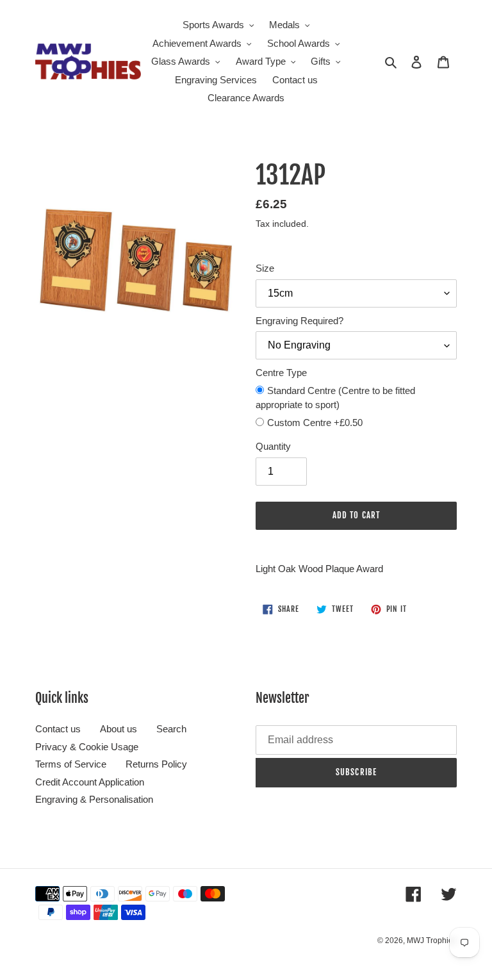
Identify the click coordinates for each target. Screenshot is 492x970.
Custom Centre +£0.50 (315, 422)
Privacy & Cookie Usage (86, 746)
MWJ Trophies (432, 940)
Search (171, 728)
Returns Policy (156, 764)
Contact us (58, 728)
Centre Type (281, 372)
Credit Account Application (89, 782)
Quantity (273, 446)
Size (265, 268)
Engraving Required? (299, 320)
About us (118, 728)
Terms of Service (70, 764)
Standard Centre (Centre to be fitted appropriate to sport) (335, 398)
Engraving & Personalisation (94, 799)
